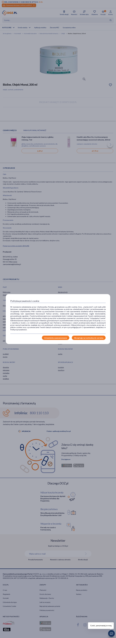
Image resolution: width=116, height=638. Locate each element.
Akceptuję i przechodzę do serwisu (88, 338)
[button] (111, 633)
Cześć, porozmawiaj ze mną (100, 626)
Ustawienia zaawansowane (55, 338)
